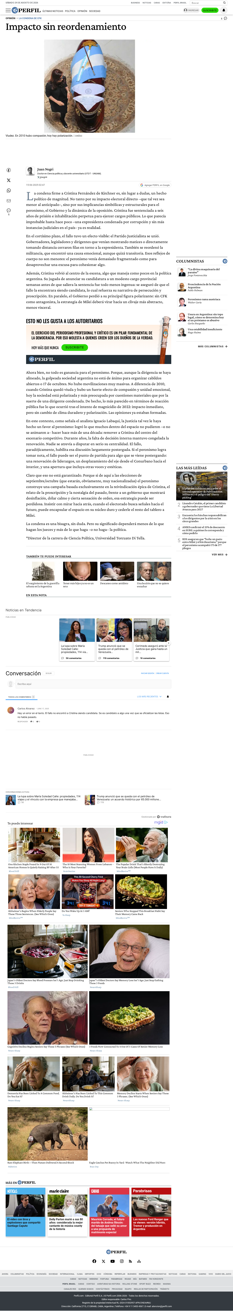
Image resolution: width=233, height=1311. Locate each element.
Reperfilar (120, 1274)
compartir (150, 721)
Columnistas (190, 261)
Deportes (89, 1274)
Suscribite (210, 10)
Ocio (99, 1274)
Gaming (202, 1274)
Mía (135, 1279)
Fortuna (104, 1279)
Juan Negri (45, 169)
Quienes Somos (85, 1289)
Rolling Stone (129, 1284)
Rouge (128, 1279)
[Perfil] (27, 1182)
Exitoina (192, 1274)
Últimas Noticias (52, 11)
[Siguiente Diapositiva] (168, 643)
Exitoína (167, 3)
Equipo (128, 1289)
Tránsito (164, 1289)
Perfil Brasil (180, 3)
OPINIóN (10, 18)
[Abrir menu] (8, 10)
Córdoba (108, 1274)
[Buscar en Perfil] (224, 2)
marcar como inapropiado (163, 723)
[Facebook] (94, 1261)
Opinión (82, 11)
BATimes (143, 1279)
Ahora (5, 1274)
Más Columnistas (211, 346)
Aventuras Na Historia (108, 1284)
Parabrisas (116, 1279)
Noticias (147, 3)
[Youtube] (113, 1261)
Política (70, 11)
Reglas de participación (146, 1289)
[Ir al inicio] (26, 10)
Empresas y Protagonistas (152, 1274)
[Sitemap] (139, 1261)
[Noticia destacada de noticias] (25, 1192)
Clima (80, 1274)
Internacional (67, 1274)
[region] (88, 745)
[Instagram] (121, 1261)
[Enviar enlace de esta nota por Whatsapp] (9, 190)
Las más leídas (191, 467)
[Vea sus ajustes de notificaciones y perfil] (223, 10)
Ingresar (193, 10)
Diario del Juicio (223, 1274)
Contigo (90, 1284)
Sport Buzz (145, 1284)
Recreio (157, 1284)
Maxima (167, 1284)
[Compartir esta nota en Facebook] (9, 170)
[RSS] (130, 1261)
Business (135, 3)
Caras (157, 3)
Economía (41, 1274)
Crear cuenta (162, 673)
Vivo (211, 1274)
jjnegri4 (43, 177)
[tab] (22, 697)
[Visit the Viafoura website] (164, 816)
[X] (103, 1261)
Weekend (93, 1279)
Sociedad (94, 11)
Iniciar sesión (147, 673)
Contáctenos (103, 1289)
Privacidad (117, 1289)
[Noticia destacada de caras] (109, 1192)
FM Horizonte (156, 1279)
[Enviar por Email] (9, 201)
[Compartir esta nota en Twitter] (9, 180)
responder (23, 721)
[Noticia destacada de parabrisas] (151, 1192)
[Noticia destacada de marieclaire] (67, 1192)
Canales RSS (70, 1289)
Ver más (218, 554)
